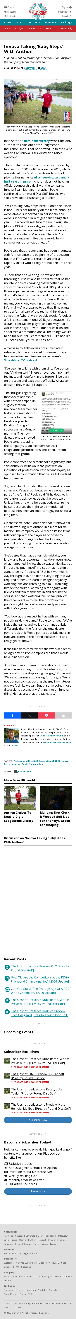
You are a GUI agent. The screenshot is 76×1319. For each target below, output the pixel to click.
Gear (40, 1235)
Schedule (50, 22)
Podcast (42, 1239)
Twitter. (14, 745)
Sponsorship (36, 764)
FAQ (17, 1266)
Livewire (54, 1244)
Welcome (9, 1262)
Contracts (34, 22)
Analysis (19, 28)
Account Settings (57, 1262)
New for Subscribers (26, 1262)
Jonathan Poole (19, 764)
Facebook (9, 1290)
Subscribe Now (38, 1120)
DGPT (19, 22)
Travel (36, 1244)
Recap (18, 1244)
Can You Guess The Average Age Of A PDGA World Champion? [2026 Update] (41, 991)
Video (45, 1244)
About (7, 1276)
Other (33, 1239)
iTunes (22, 1294)
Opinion (23, 1239)
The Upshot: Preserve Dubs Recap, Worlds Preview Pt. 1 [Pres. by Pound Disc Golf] (40, 1002)
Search (65, 16)
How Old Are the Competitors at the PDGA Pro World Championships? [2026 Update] (40, 979)
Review (27, 1244)
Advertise (17, 1276)
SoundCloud (10, 1294)
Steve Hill (31, 68)
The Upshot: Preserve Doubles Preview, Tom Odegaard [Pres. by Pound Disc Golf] (39, 1013)
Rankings (66, 22)
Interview (63, 1235)
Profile (62, 1239)
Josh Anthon (24, 771)
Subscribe (63, 11)
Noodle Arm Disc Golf (51, 735)
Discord (11, 11)
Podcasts (51, 28)
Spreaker (53, 1290)
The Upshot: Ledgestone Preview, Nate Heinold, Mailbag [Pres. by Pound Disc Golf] (41, 1106)
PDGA (7, 22)
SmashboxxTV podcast (20, 360)
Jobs (50, 1276)
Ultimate (11, 16)
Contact (11, 7)
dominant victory (37, 141)
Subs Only (66, 28)
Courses (19, 1235)
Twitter (20, 1290)
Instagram (31, 1290)
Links (6, 1239)
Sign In (65, 7)
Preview (52, 1239)
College (24, 1253)
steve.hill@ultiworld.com (57, 742)
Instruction (35, 28)
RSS (30, 1294)
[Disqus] (38, 898)
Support (8, 1266)
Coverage (30, 1235)
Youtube (42, 1290)
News (7, 28)
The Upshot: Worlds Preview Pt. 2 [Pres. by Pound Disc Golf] (40, 968)
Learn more (38, 1191)
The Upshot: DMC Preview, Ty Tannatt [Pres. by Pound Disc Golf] (37, 1076)
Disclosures (40, 1276)
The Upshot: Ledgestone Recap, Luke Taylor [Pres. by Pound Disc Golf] (37, 1091)
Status (58, 1276)
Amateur (34, 1253)
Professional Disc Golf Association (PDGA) (37, 761)
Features (8, 1235)
